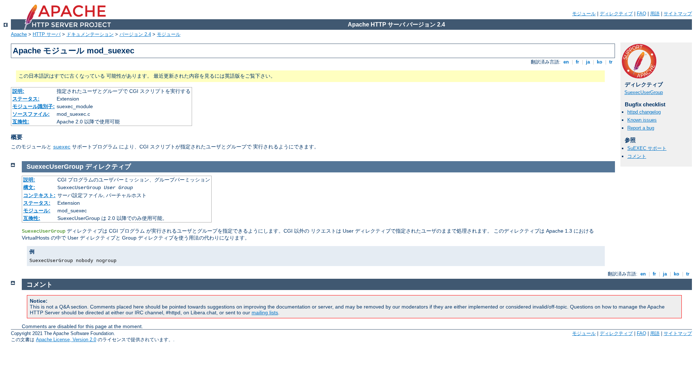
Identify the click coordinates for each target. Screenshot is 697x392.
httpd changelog (644, 112)
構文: (29, 187)
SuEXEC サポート (647, 148)
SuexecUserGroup (643, 92)
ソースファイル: (31, 114)
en (566, 62)
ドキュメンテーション (90, 34)
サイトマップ (678, 13)
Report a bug (640, 128)
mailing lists (265, 312)
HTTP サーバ (47, 34)
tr (611, 62)
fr (577, 62)
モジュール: (36, 210)
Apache (19, 34)
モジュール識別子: (33, 106)
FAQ (641, 13)
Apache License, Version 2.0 (66, 339)
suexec (61, 147)
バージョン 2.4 (135, 34)
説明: (18, 91)
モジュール (584, 13)
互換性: (20, 121)
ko (599, 62)
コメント (636, 156)
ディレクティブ (616, 13)
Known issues (642, 120)
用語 (655, 13)
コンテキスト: (39, 195)
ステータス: (26, 99)
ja (587, 62)
